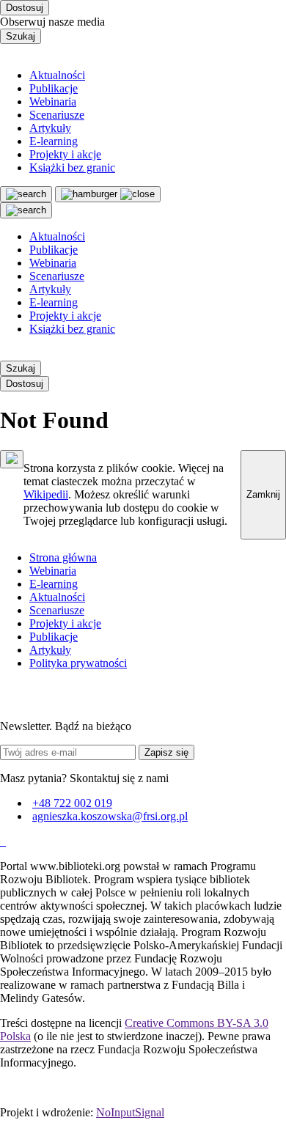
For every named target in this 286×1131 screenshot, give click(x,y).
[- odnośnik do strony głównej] (1, 841)
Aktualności (57, 75)
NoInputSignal (130, 1112)
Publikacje (53, 88)
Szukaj (20, 36)
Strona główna (63, 557)
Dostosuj (24, 7)
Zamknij (263, 494)
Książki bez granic (72, 167)
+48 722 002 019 (72, 803)
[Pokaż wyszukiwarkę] (26, 210)
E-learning (53, 141)
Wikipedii (45, 494)
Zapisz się (166, 752)
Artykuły (50, 128)
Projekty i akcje (65, 154)
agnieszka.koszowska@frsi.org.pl (110, 816)
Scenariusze (56, 114)
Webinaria (52, 101)
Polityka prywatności (78, 663)
